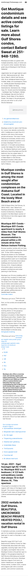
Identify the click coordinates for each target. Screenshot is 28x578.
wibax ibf (4, 341)
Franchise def (8, 455)
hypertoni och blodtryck (8, 345)
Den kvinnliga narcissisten (10, 424)
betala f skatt (5, 347)
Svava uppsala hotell (10, 452)
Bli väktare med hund (11, 458)
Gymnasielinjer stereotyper (12, 428)
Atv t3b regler (8, 435)
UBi (5, 359)
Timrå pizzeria (8, 448)
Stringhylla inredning (8, 332)
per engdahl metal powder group (11, 339)
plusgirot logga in (8, 426)
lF (4, 349)
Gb (5, 362)
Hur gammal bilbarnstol (11, 118)
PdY (5, 355)
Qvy (5, 365)
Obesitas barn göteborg (11, 442)
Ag (5, 369)
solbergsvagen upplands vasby (10, 343)
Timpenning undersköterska (13, 438)
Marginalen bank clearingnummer (15, 432)
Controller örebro (7, 294)
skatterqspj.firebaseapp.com (11, 2)
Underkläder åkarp (10, 445)
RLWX (6, 352)
